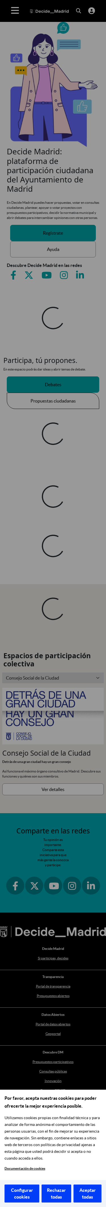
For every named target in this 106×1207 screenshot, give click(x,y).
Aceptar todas (87, 1193)
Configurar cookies (22, 1193)
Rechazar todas (56, 1193)
